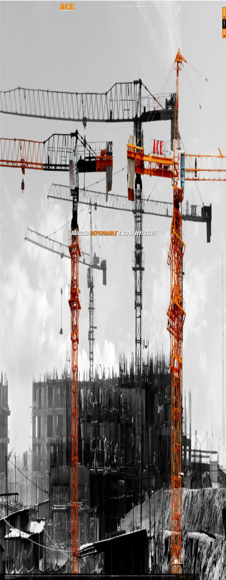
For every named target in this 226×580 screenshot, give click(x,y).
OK (182, 577)
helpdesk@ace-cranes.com (160, 2)
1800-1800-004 (142, 2)
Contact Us (165, 6)
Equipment (130, 6)
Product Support (141, 6)
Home (115, 6)
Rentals (151, 6)
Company (122, 6)
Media (157, 6)
